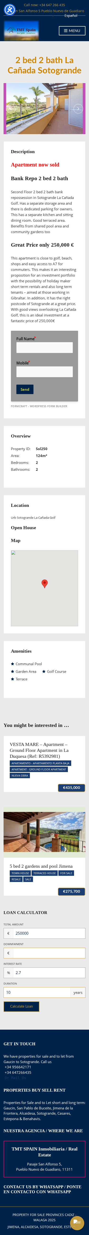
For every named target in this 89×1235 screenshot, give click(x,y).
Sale (28, 879)
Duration (10, 983)
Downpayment (13, 944)
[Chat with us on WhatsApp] (77, 1223)
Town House (20, 873)
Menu (74, 31)
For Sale (66, 873)
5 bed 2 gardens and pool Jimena (41, 866)
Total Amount (13, 924)
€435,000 (71, 788)
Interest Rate (13, 964)
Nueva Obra (20, 775)
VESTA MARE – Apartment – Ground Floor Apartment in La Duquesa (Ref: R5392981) (39, 750)
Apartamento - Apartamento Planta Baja (40, 763)
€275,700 (71, 891)
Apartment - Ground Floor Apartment (39, 769)
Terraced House (44, 873)
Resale (16, 879)
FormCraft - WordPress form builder (39, 406)
